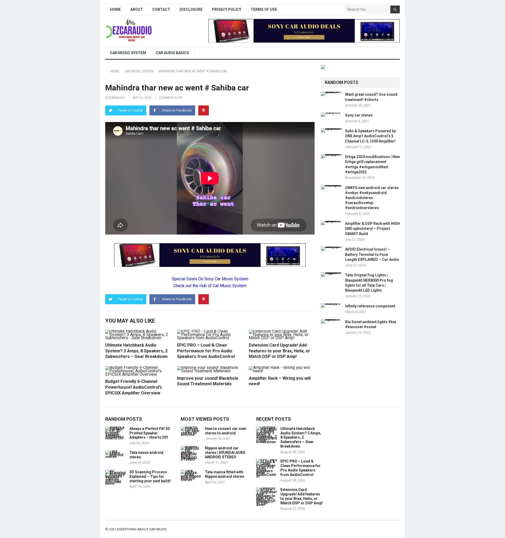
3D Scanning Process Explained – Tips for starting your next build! (150, 476)
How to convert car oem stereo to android (225, 431)
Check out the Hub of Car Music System (209, 285)
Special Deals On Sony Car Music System (210, 278)
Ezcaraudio (115, 98)
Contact (161, 9)
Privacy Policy (226, 9)
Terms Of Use (264, 9)
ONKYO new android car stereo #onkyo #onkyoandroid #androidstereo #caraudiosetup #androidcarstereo (372, 198)
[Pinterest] (203, 110)
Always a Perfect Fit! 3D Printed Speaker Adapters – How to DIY (149, 433)
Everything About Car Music (142, 529)
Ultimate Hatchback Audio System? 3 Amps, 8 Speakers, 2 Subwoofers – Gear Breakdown (136, 351)
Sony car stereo (359, 115)
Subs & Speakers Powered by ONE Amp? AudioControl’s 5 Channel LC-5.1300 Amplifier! (370, 136)
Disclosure (191, 9)
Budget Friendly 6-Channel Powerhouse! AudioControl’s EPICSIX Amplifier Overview (133, 387)
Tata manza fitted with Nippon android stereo (224, 474)
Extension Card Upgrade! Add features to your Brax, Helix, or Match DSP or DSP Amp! (279, 351)
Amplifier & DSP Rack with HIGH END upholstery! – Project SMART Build (372, 228)
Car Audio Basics (172, 53)
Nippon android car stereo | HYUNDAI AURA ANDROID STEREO (225, 452)
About (136, 9)
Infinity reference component (370, 306)
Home (115, 9)
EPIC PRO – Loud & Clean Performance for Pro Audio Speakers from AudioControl (206, 351)
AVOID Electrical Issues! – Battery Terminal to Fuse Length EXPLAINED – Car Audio (372, 254)
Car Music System (128, 53)
